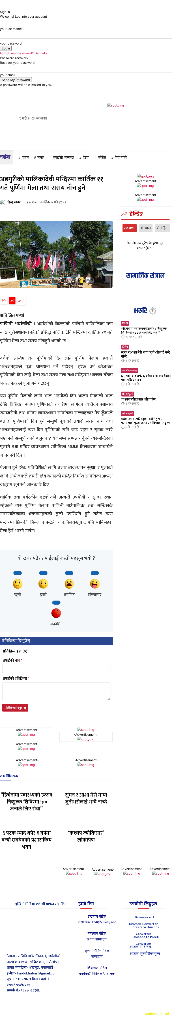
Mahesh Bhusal (157, 1014)
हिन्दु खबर (14, 202)
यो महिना (162, 228)
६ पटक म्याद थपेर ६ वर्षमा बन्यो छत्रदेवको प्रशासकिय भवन (27, 840)
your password (11, 43)
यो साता (145, 228)
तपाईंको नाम (12, 660)
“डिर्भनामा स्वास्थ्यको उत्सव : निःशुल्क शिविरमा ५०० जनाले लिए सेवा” (26, 802)
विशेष (125, 323)
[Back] (1, 7)
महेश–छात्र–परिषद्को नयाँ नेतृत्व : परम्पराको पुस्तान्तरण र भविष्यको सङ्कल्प (145, 421)
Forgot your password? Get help (23, 53)
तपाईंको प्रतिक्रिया (16, 678)
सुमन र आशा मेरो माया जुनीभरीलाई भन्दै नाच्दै (86, 798)
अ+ (21, 300)
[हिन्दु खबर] (3, 202)
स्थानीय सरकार (129, 370)
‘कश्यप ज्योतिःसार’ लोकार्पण (86, 836)
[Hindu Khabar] (28, 921)
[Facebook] (19, 946)
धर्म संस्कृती (127, 394)
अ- (4, 300)
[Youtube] (39, 946)
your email (7, 75)
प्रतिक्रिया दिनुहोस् (15, 708)
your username (11, 29)
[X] (29, 946)
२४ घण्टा (129, 228)
